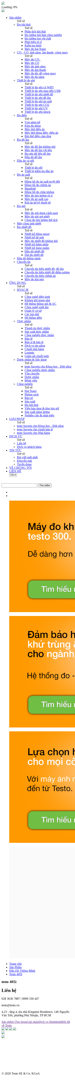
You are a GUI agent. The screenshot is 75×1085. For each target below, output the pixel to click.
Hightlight (55, 1022)
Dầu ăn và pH (25, 160)
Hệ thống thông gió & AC (40, 303)
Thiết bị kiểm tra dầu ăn (39, 171)
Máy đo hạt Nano (35, 49)
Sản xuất (30, 401)
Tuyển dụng (24, 464)
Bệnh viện (31, 380)
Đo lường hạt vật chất (38, 38)
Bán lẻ (28, 338)
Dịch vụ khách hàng (29, 446)
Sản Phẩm (15, 967)
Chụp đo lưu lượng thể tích (41, 220)
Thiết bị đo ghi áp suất (38, 101)
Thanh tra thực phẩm (37, 328)
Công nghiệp (25, 384)
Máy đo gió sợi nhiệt (37, 216)
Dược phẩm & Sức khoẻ (32, 359)
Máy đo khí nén (34, 279)
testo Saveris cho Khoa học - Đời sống (48, 366)
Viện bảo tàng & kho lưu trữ (42, 408)
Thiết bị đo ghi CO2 (37, 104)
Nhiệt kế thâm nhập (36, 244)
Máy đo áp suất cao (36, 199)
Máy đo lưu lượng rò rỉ (38, 195)
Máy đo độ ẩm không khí (40, 146)
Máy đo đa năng (34, 77)
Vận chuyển (32, 373)
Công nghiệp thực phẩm (39, 335)
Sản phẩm (15, 17)
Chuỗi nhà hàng (34, 349)
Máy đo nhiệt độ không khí (41, 241)
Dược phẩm (32, 377)
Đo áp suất (23, 174)
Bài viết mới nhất (27, 457)
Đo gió (21, 206)
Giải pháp (33, 1022)
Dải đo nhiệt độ (34, 255)
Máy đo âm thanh (35, 70)
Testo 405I (15, 974)
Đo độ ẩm (23, 139)
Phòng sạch (32, 394)
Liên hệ (21, 443)
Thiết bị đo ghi (26, 80)
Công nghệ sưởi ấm (36, 307)
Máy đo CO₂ (32, 59)
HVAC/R (22, 289)
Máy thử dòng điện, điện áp (41, 132)
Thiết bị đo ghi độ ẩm (38, 97)
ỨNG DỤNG (17, 282)
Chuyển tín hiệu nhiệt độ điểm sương (47, 272)
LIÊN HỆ (15, 471)
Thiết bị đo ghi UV (36, 108)
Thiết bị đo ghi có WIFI (39, 87)
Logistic (29, 352)
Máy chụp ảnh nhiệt (29, 223)
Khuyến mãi (24, 460)
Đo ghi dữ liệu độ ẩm (38, 153)
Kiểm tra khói (33, 45)
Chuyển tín (23, 261)
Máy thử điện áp (35, 129)
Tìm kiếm (44, 485)
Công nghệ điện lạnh (37, 296)
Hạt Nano (31, 391)
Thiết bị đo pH (33, 167)
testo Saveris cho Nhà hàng (33, 433)
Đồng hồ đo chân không (39, 192)
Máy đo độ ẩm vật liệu (38, 150)
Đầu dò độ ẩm (33, 157)
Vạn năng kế (32, 122)
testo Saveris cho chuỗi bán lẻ (35, 429)
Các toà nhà (32, 314)
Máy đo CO (32, 63)
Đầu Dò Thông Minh (22, 970)
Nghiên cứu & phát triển (39, 415)
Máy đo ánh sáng (35, 66)
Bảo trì (29, 398)
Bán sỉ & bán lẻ (34, 342)
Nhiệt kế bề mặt (34, 237)
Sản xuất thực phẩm (37, 331)
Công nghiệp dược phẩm (40, 370)
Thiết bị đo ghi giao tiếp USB (43, 90)
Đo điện (22, 115)
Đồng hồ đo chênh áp (38, 185)
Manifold (30, 188)
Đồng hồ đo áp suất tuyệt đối (42, 181)
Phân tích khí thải (35, 31)
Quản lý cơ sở (33, 310)
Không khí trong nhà (37, 300)
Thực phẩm (24, 321)
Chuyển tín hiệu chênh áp (40, 275)
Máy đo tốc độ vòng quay (40, 73)
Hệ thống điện (33, 317)
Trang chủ (15, 963)
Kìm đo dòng (33, 125)
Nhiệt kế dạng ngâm (37, 248)
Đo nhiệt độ (24, 227)
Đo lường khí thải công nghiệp (43, 35)
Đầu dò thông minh (29, 258)
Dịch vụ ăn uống (35, 345)
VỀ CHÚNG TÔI (20, 467)
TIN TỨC (15, 450)
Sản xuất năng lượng (37, 412)
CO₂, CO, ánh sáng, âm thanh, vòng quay (42, 52)
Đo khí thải (24, 24)
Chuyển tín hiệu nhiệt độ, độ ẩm (44, 268)
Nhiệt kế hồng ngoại (37, 234)
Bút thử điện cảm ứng (38, 136)
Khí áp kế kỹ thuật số (38, 202)
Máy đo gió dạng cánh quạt (41, 213)
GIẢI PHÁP (17, 419)
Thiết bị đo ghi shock (37, 111)
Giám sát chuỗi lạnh (37, 356)
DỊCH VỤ (15, 436)
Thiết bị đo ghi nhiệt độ (39, 94)
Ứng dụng (20, 1022)
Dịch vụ (44, 1022)
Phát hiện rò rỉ (33, 42)
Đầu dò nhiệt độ (34, 251)
